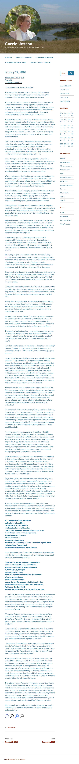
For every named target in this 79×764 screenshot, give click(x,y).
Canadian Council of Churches (40, 62)
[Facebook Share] (7, 716)
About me (8, 57)
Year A (62, 196)
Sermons (11, 727)
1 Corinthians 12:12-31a (13, 83)
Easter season (65, 170)
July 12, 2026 (64, 93)
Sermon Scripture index (24, 57)
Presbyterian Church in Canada (15, 62)
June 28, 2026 (65, 101)
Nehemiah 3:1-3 (11, 78)
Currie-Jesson (19, 44)
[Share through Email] (22, 716)
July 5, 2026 (64, 97)
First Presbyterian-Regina (44, 57)
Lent (61, 173)
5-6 (18, 78)
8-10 (22, 78)
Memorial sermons (66, 177)
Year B (62, 200)
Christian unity (65, 162)
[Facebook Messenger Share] (17, 716)
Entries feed (64, 216)
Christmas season (66, 166)
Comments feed (65, 220)
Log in (62, 212)
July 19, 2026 (64, 90)
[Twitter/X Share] (12, 716)
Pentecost (63, 181)
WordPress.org (65, 224)
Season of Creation (66, 185)
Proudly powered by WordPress (14, 759)
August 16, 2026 (65, 86)
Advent (62, 158)
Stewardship (64, 193)
